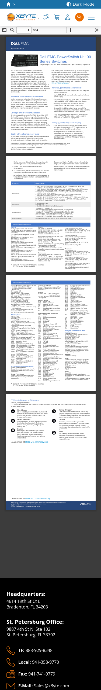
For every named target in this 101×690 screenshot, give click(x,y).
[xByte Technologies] (22, 17)
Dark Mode (84, 4)
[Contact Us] (46, 17)
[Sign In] (67, 17)
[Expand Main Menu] (91, 17)
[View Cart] (57, 17)
